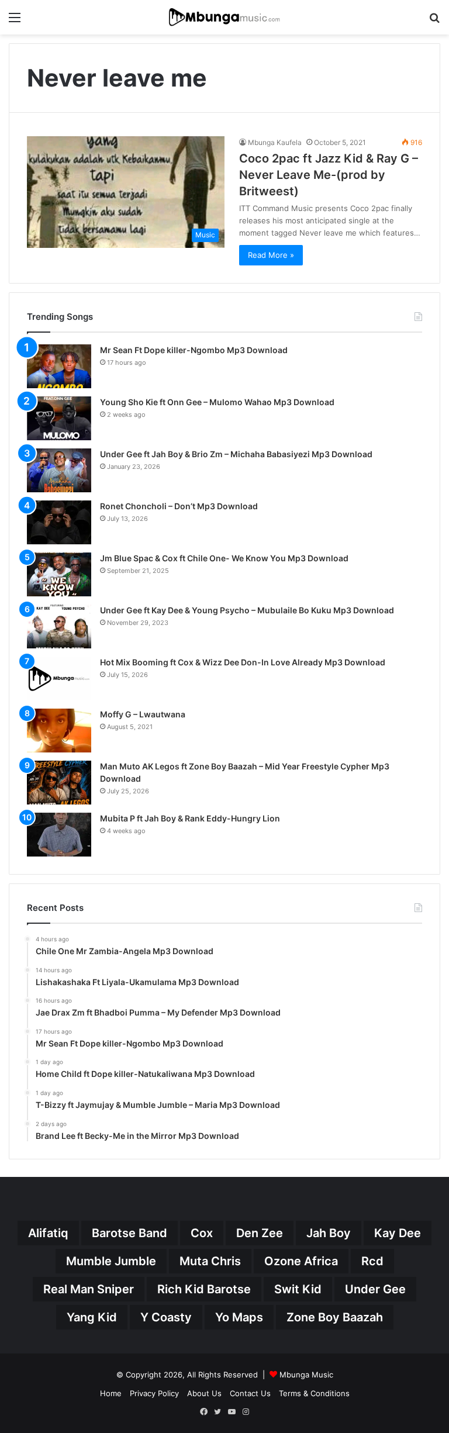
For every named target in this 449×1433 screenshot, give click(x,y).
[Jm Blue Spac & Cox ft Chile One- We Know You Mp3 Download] (59, 574)
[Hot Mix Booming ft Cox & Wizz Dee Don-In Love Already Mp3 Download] (59, 678)
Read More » (271, 255)
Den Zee (259, 1233)
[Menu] (14, 21)
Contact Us (250, 1393)
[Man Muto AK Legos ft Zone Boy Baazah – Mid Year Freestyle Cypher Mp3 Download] (59, 782)
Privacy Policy (154, 1393)
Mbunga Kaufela (275, 142)
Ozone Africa (301, 1261)
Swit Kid (298, 1289)
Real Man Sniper (88, 1289)
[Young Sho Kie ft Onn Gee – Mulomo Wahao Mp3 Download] (59, 418)
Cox (202, 1233)
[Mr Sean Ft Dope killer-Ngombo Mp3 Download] (59, 366)
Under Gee (375, 1289)
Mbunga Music (306, 1374)
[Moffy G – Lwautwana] (59, 730)
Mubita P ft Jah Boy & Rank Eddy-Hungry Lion (190, 818)
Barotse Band (129, 1233)
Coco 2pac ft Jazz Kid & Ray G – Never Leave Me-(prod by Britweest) (328, 174)
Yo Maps (239, 1317)
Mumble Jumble (111, 1261)
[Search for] (434, 21)
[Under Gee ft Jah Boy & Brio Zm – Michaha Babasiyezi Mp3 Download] (59, 470)
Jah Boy (328, 1233)
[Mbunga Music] (224, 17)
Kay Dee (397, 1233)
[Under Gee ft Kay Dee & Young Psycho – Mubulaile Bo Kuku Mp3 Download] (59, 626)
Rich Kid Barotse (204, 1289)
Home (111, 1393)
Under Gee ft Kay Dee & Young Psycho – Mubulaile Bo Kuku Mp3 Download (247, 610)
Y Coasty (166, 1317)
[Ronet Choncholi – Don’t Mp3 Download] (59, 522)
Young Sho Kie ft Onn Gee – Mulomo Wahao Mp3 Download (217, 402)
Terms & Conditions (314, 1393)
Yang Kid (92, 1317)
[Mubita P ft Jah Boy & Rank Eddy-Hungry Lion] (59, 835)
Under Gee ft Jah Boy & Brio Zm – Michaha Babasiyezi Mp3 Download (236, 454)
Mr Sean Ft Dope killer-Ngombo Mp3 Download (194, 350)
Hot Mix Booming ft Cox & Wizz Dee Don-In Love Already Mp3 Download (242, 662)
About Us (204, 1393)
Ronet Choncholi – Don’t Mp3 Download (179, 506)
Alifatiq (48, 1233)
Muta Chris (210, 1261)
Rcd (372, 1261)
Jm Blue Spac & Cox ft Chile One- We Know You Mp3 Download (224, 558)
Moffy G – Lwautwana (142, 714)
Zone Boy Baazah (334, 1317)
